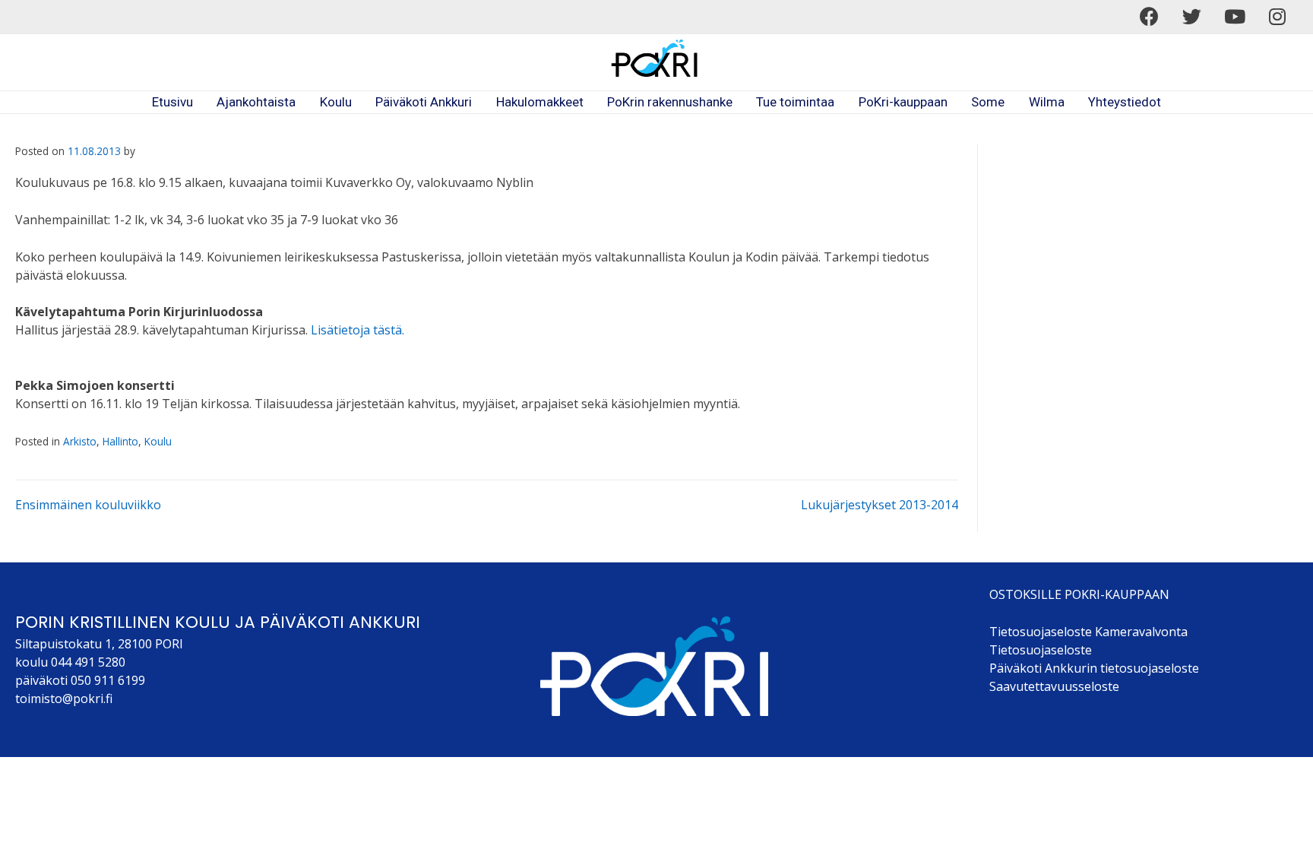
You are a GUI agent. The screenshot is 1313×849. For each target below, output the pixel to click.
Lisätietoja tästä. (357, 330)
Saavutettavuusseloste (1054, 686)
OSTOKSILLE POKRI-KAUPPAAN (1079, 594)
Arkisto (79, 441)
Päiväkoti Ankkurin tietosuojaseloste (1094, 668)
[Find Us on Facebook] (1149, 17)
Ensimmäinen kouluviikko (88, 504)
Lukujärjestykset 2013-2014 (879, 504)
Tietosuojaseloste (1040, 650)
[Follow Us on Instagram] (1277, 17)
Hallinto (120, 441)
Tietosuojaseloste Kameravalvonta (1088, 631)
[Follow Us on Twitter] (1192, 17)
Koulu (158, 441)
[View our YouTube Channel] (1235, 17)
